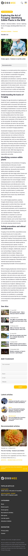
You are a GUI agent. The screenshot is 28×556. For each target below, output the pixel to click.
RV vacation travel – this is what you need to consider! (17, 312)
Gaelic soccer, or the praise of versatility (11, 490)
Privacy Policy (4, 550)
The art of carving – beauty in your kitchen (12, 450)
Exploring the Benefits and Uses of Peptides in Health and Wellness (17, 402)
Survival (15, 31)
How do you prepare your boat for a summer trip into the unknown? (18, 337)
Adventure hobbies (6, 31)
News (2, 504)
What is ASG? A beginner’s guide (9, 495)
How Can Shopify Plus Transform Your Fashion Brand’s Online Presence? (17, 419)
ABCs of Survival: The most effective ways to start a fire (17, 328)
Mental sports (5, 507)
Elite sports (4, 515)
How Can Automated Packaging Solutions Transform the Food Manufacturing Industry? (17, 410)
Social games (4, 510)
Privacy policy (5, 530)
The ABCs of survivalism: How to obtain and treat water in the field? (18, 321)
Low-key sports (5, 518)
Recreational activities (7, 512)
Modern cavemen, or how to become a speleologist (17, 352)
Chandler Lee (4, 34)
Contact (3, 533)
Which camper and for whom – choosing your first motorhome (18, 344)
